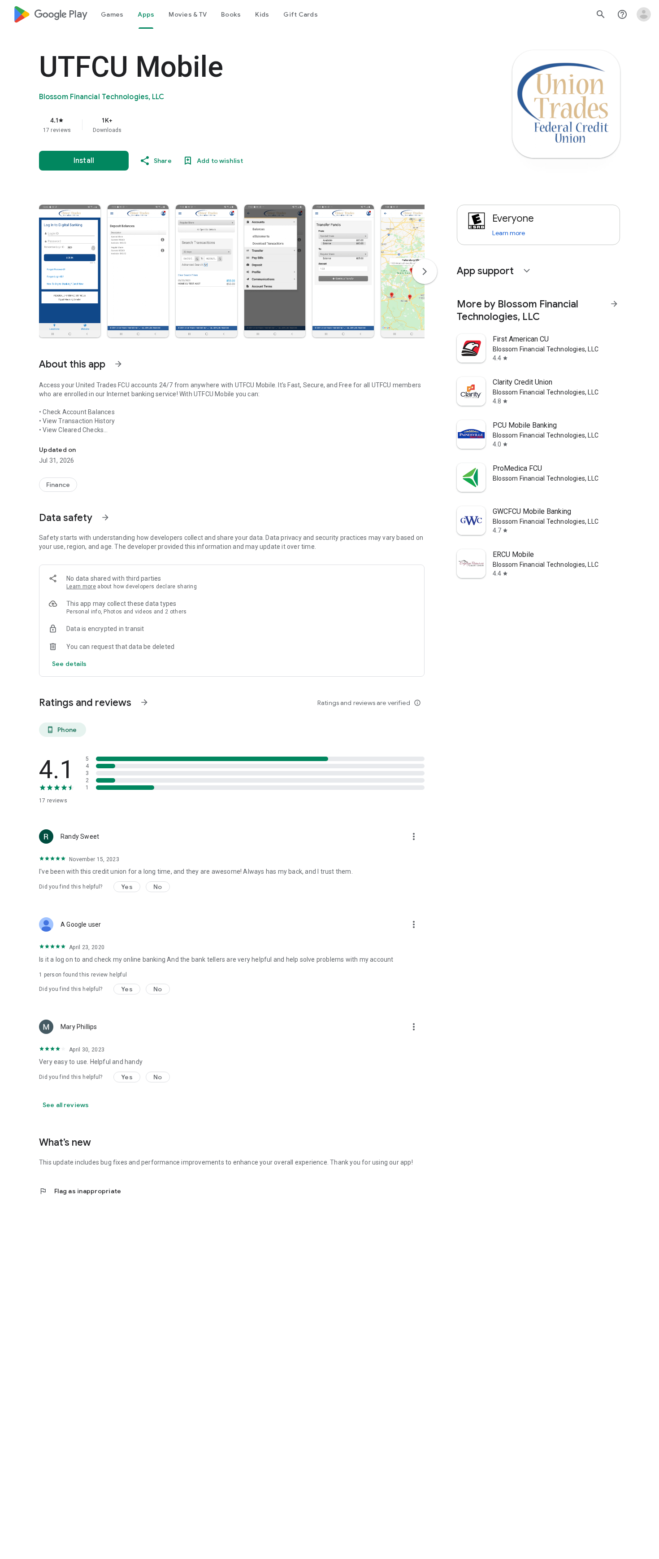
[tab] (112, 14)
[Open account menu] (644, 14)
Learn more (81, 586)
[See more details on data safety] (69, 663)
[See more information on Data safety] (105, 517)
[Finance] (58, 484)
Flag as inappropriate (80, 1191)
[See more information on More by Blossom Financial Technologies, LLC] (614, 304)
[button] (69, 271)
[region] (218, 125)
